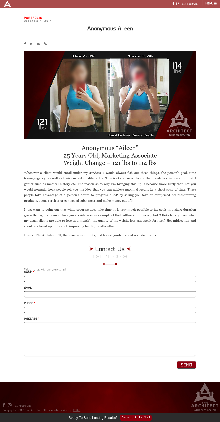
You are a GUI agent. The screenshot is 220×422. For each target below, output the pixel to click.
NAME (29, 272)
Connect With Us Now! (136, 417)
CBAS (76, 410)
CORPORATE (190, 4)
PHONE (29, 303)
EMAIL (29, 288)
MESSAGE (31, 319)
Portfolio (33, 18)
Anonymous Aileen (110, 28)
